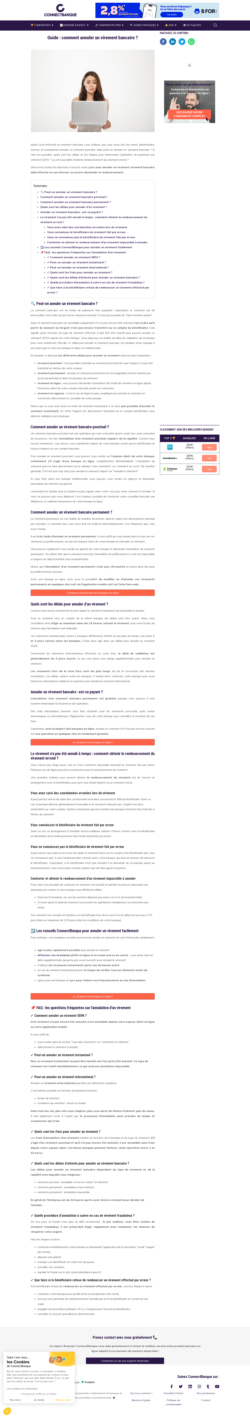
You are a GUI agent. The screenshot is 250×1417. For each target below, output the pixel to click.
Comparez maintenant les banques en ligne (92, 592)
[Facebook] (163, 41)
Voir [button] (209, 447)
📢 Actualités (192, 25)
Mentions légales (141, 1400)
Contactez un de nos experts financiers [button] (125, 1360)
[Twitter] (182, 41)
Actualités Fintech (173, 1393)
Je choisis (39, 1399)
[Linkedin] (172, 41)
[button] (60, 10)
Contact (205, 1400)
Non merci (15, 1399)
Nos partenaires (206, 1393)
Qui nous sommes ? (141, 1393)
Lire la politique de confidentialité (22, 1389)
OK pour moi (63, 1399)
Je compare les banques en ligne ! (93, 742)
